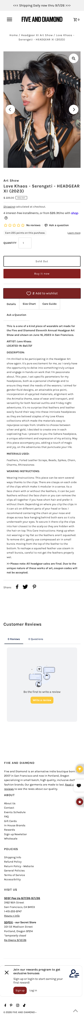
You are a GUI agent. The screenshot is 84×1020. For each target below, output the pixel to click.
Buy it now (42, 273)
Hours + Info (12, 915)
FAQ (6, 816)
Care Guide (49, 303)
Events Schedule (15, 812)
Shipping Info (12, 857)
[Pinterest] (10, 1005)
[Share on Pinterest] (34, 587)
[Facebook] (4, 1005)
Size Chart (29, 303)
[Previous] (10, 109)
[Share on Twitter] (25, 587)
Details (11, 304)
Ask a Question (16, 314)
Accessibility (12, 879)
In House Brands (14, 825)
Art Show (11, 180)
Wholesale (10, 838)
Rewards (9, 829)
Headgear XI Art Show (37, 35)
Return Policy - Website (19, 866)
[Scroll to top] (75, 1011)
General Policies (14, 870)
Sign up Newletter (15, 834)
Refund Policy (13, 861)
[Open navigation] (11, 19)
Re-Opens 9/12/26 (15, 940)
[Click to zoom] (73, 58)
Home (13, 35)
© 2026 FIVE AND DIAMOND (19, 1012)
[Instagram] (17, 1005)
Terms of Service (14, 875)
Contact (9, 807)
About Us (10, 803)
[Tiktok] (23, 1005)
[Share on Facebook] (17, 587)
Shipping (9, 206)
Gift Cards (10, 821)
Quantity (9, 242)
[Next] (73, 109)
